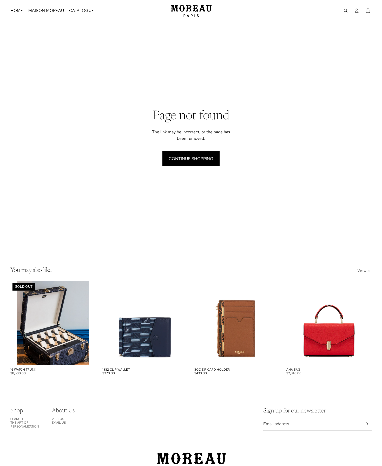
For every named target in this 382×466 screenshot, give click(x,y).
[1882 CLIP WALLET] (145, 323)
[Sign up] (366, 423)
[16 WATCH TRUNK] (53, 323)
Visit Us (58, 419)
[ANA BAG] (329, 323)
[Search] (345, 10)
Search (16, 419)
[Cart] (368, 10)
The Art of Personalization (24, 424)
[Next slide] (180, 323)
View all (364, 270)
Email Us (59, 423)
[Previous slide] (110, 323)
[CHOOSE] (179, 357)
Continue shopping (191, 158)
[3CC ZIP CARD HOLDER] (237, 323)
